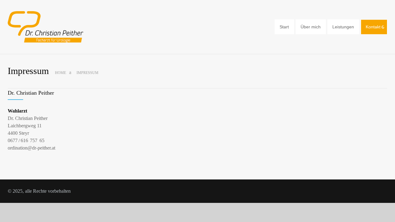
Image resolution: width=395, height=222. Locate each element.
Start (284, 26)
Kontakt (373, 26)
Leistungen (343, 26)
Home (60, 73)
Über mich (311, 26)
